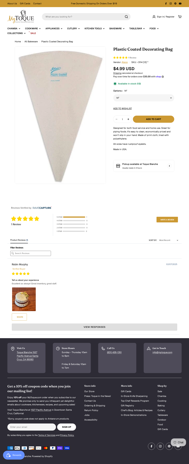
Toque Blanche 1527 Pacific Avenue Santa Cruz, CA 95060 (27, 356)
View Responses (94, 327)
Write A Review (167, 220)
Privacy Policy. (67, 435)
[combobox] (86, 16)
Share (19, 317)
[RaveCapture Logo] (41, 208)
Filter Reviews (16, 247)
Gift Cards (25, 3)
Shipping (117, 73)
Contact (37, 3)
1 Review (132, 57)
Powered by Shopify (42, 456)
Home (18, 41)
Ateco (125, 62)
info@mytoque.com (162, 352)
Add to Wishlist (122, 108)
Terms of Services (46, 435)
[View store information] (169, 166)
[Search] (126, 16)
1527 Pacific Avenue (41, 409)
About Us (12, 3)
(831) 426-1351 (114, 352)
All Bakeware (31, 41)
